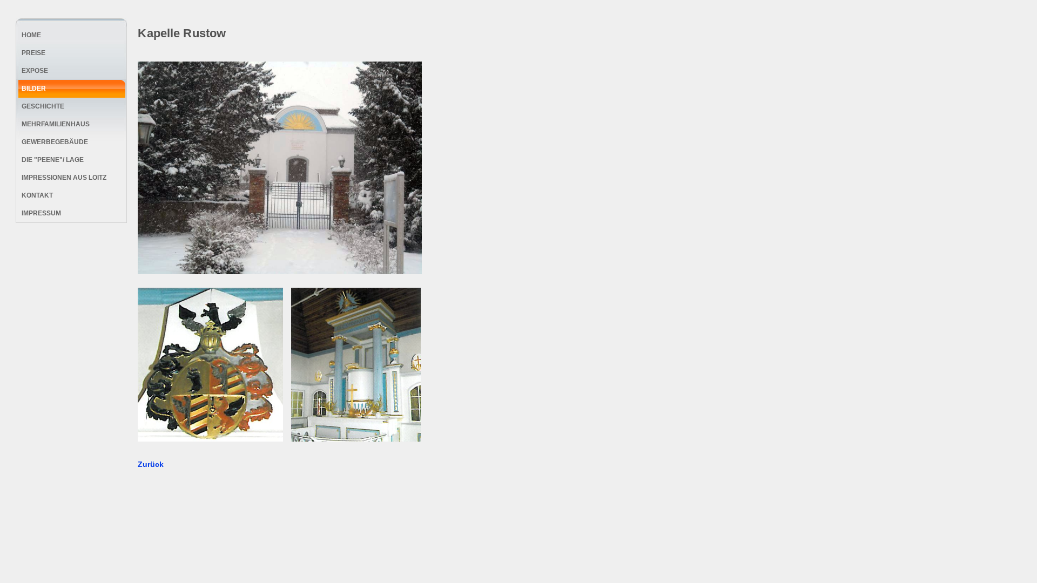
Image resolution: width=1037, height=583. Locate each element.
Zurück (151, 464)
